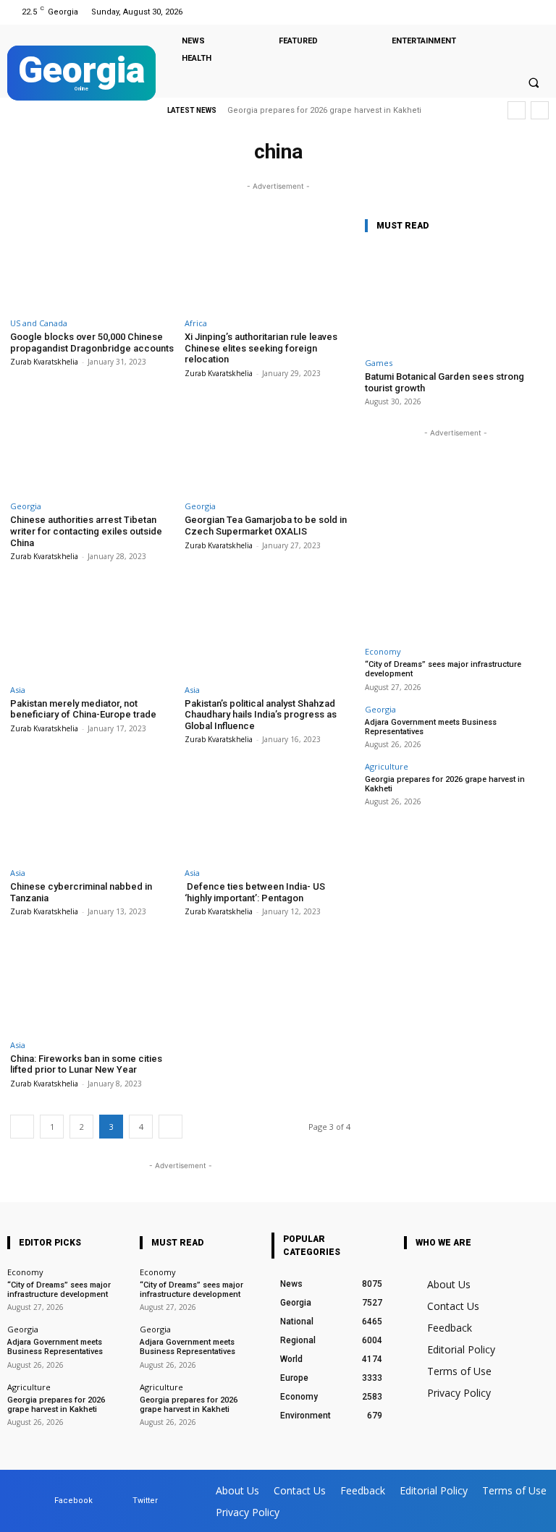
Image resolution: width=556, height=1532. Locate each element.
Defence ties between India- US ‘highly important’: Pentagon (255, 892)
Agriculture (386, 766)
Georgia (25, 506)
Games (378, 363)
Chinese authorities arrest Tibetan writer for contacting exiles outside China (86, 531)
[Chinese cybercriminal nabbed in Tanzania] (93, 812)
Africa (196, 323)
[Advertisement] (455, 531)
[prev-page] (22, 1127)
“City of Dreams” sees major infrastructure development (59, 1289)
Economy (383, 651)
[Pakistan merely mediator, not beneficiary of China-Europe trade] (93, 629)
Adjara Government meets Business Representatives (431, 727)
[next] (540, 110)
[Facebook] (519, 12)
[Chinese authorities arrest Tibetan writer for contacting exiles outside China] (93, 446)
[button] (533, 82)
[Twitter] (537, 12)
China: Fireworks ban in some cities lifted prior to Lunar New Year (86, 1064)
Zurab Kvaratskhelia (44, 362)
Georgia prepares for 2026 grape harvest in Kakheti (324, 110)
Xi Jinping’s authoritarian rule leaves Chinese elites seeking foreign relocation (261, 348)
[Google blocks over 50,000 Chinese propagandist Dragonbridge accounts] (93, 263)
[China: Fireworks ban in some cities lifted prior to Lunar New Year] (93, 984)
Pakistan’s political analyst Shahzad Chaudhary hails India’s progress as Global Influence (261, 714)
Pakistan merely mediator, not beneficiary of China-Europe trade (83, 709)
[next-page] (170, 1127)
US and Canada (38, 323)
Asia (17, 690)
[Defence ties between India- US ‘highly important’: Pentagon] (267, 812)
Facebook (73, 1500)
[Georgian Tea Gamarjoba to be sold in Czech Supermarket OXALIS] (267, 446)
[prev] (516, 110)
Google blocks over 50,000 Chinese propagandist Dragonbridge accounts (92, 342)
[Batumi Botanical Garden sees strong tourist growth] (455, 298)
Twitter (145, 1500)
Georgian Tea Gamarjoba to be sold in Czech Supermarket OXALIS (266, 525)
